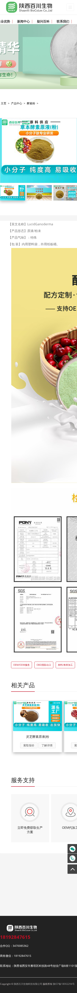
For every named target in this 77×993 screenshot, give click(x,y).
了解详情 (47, 745)
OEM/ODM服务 (21, 665)
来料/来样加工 (65, 665)
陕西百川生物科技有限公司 (28, 984)
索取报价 (28, 745)
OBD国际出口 (44, 665)
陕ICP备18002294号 (64, 984)
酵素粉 (31, 103)
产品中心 (16, 103)
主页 (3, 103)
